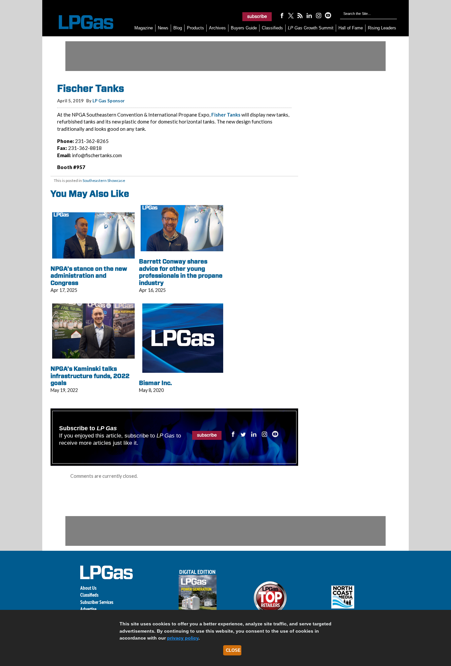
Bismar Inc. (155, 382)
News (163, 27)
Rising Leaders (382, 27)
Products (195, 27)
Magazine (143, 27)
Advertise (88, 609)
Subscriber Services (96, 602)
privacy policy (182, 638)
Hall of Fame (350, 27)
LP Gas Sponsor (108, 100)
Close (233, 650)
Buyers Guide (244, 27)
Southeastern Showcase (104, 180)
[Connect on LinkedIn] (309, 15)
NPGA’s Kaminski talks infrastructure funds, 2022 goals (90, 375)
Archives (217, 27)
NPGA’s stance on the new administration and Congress (89, 275)
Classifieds (272, 27)
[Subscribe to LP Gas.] (257, 16)
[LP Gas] (80, 22)
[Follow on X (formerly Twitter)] (290, 15)
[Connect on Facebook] (281, 15)
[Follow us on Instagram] (318, 15)
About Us (88, 588)
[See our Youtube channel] (327, 15)
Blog (177, 27)
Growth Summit (310, 27)
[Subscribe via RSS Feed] (300, 15)
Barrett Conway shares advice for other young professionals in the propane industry (181, 272)
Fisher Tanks (225, 115)
